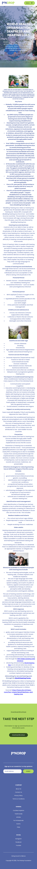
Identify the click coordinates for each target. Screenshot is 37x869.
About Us (18, 789)
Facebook (18, 842)
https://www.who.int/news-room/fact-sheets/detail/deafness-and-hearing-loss (18, 692)
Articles (18, 817)
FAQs (18, 827)
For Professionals (18, 820)
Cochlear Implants (18, 810)
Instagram (18, 839)
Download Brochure (18, 735)
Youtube (18, 845)
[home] (12, 3)
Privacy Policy (18, 795)
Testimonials (18, 814)
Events (18, 824)
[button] (29, 3)
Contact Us (18, 792)
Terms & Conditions (19, 799)
